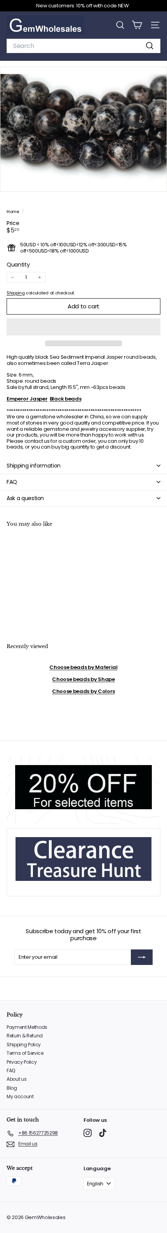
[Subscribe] (142, 957)
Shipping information (34, 465)
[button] (83, 326)
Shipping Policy (24, 1044)
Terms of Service (25, 1053)
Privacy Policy (22, 1062)
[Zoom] (155, 180)
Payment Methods (27, 1027)
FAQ (12, 482)
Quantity (18, 264)
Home (13, 211)
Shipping (15, 293)
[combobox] (83, 46)
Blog (12, 1088)
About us (16, 1079)
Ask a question (25, 498)
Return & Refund (25, 1035)
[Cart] (137, 25)
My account (20, 1096)
